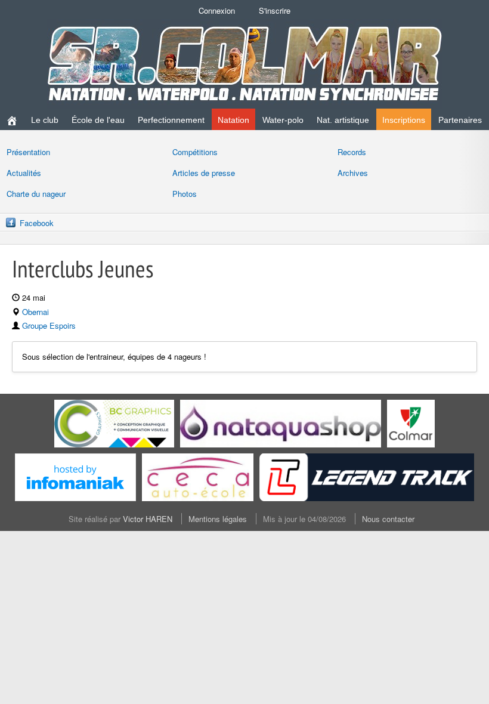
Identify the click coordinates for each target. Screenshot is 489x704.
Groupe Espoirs (49, 325)
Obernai (35, 311)
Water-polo (283, 120)
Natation (233, 120)
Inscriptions (403, 120)
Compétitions (195, 152)
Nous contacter (388, 518)
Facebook (37, 223)
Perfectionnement (171, 120)
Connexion (217, 10)
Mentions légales (217, 518)
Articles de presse (203, 172)
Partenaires (460, 120)
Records (352, 152)
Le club (44, 120)
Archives (353, 172)
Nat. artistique (343, 120)
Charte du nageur (36, 193)
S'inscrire (274, 10)
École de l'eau (98, 120)
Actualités (24, 172)
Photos (184, 193)
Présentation (28, 152)
